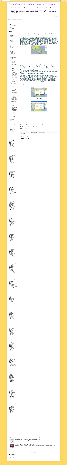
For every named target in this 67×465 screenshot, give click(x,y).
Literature (11, 279)
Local (11, 280)
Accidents (11, 129)
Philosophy (11, 325)
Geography (11, 239)
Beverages (11, 155)
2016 (11, 45)
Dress (11, 204)
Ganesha (11, 237)
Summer (11, 377)
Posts (11, 456)
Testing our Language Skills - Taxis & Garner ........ (14, 75)
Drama (11, 202)
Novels (11, 315)
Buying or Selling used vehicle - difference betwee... (13, 62)
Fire (10, 222)
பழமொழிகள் (12, 420)
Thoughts (11, 392)
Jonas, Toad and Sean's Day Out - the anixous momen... (14, 90)
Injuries (11, 254)
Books (11, 160)
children (11, 176)
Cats (11, 172)
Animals (11, 140)
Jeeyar (11, 264)
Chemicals (11, 174)
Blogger (35, 452)
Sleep (11, 361)
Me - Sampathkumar (13, 19)
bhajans (11, 156)
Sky (10, 360)
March (12, 121)
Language (11, 272)
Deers (11, 195)
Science (11, 351)
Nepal (11, 313)
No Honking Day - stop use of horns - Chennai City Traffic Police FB (24, 444)
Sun (10, 378)
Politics (11, 333)
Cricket (11, 188)
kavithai (11, 268)
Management (12, 284)
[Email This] (40, 132)
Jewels (11, 265)
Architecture (12, 143)
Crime (11, 189)
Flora (11, 225)
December (12, 53)
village (11, 410)
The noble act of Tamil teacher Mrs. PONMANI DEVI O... (14, 93)
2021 (11, 39)
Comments (12, 457)
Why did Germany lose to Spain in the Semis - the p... (14, 102)
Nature (11, 312)
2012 (11, 50)
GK (10, 240)
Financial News (12, 221)
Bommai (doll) (12, 159)
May (11, 119)
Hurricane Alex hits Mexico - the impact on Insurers (34, 24)
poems (11, 331)
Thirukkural (11, 390)
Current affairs (12, 192)
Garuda (11, 238)
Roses (11, 346)
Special (11, 367)
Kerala (11, 269)
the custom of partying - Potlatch (14, 68)
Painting (11, 317)
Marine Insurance (12, 286)
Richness (11, 343)
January (12, 124)
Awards (11, 148)
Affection (11, 131)
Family (11, 216)
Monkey (11, 299)
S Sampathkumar (13, 25)
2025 (11, 34)
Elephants (11, 208)
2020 (11, 40)
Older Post (55, 162)
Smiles (11, 363)
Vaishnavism (12, 404)
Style (11, 376)
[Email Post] (39, 132)
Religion (11, 342)
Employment (12, 210)
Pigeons (11, 328)
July (11, 59)
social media (12, 364)
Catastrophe (12, 171)
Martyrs (11, 288)
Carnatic (11, 169)
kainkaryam (12, 266)
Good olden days (12, 242)
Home (9, 19)
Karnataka (11, 267)
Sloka (11, 362)
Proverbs (11, 335)
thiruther (11, 391)
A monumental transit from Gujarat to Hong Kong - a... (14, 110)
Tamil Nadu (11, 382)
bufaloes (11, 162)
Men (10, 296)
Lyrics (11, 282)
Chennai (11, 175)
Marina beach (12, 285)
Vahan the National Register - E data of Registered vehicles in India (19, 436)
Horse (11, 250)
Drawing (11, 203)
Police (11, 332)
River (11, 344)
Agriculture (11, 132)
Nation (11, 311)
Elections (11, 207)
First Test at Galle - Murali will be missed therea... (13, 97)
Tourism (11, 395)
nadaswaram (12, 310)
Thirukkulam (12, 389)
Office (11, 316)
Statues (11, 374)
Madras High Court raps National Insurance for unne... (13, 65)
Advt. (11, 130)
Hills (10, 247)
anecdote (11, 138)
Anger (11, 139)
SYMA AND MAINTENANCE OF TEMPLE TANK (14, 113)
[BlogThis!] (41, 132)
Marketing (11, 287)
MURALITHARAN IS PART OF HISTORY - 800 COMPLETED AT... (14, 78)
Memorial (11, 294)
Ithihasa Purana (12, 263)
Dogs (11, 200)
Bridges (11, 161)
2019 (11, 41)
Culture (11, 191)
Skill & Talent (12, 359)
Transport (11, 397)
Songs (11, 366)
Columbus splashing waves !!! (14, 70)
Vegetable (11, 406)
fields (11, 220)
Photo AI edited (12, 326)
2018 (11, 42)
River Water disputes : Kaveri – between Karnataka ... (14, 99)
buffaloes (11, 163)
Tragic (11, 396)
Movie (11, 304)
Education (11, 206)
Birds (11, 157)
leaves (11, 273)
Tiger (11, 393)
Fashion (11, 217)
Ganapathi (11, 236)
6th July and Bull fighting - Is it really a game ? (14, 108)
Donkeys (11, 201)
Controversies (12, 185)
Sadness (11, 347)
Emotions (11, 209)
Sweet (11, 379)
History (11, 249)
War (10, 411)
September (12, 57)
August (12, 58)
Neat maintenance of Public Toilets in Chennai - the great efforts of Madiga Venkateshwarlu (27, 439)
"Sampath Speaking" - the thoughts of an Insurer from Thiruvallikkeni (32, 4)
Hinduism (11, 248)
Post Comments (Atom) (27, 164)
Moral (11, 302)
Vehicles (11, 407)
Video (11, 409)
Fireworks (11, 223)
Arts (10, 145)
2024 (11, 35)
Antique (11, 141)
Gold (11, 241)
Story (11, 375)
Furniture (11, 233)
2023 (11, 36)
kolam (11, 270)
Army (11, 144)
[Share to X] (42, 132)
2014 (11, 47)
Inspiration (11, 256)
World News (12, 419)
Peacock (11, 319)
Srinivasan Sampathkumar (13, 28)
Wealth (11, 413)
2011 (11, 51)
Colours (11, 179)
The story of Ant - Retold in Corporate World (13, 87)
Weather (11, 414)
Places (11, 329)
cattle (11, 173)
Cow (11, 187)
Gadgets (11, 234)
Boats (11, 158)
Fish (10, 224)
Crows (11, 190)
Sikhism (11, 358)
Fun (10, 232)
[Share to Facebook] (43, 132)
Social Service (12, 365)
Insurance (24, 133)
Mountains (11, 303)
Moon (11, 301)
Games (11, 235)
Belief (11, 154)
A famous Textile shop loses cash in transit (14, 105)
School (11, 350)
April (12, 120)
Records (11, 341)
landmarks (11, 271)
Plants (11, 330)
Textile (11, 388)
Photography (12, 327)
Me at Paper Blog (19, 19)
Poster (11, 334)
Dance (11, 194)
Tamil (11, 381)
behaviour (11, 153)
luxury (11, 281)
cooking (11, 186)
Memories (11, 295)
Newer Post (22, 162)
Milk (10, 297)
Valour (11, 405)
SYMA (11, 380)
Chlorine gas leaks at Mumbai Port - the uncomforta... (14, 84)
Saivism (11, 348)
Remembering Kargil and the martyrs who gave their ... (14, 72)
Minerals (11, 298)
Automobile (11, 147)
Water (11, 412)
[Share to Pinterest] (44, 132)
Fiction (11, 219)
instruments (12, 257)
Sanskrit (11, 349)
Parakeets (11, 318)
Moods (11, 300)
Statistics (11, 373)
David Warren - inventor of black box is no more (13, 81)
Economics (11, 205)
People (11, 320)
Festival (11, 218)
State (11, 372)
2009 (11, 125)
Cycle (11, 193)
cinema (11, 177)
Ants (10, 142)
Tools (11, 394)
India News (11, 253)
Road (11, 345)
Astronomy (11, 146)
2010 (11, 52)
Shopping (11, 357)
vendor (11, 408)
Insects (11, 255)
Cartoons (11, 170)
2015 (11, 46)
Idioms (11, 252)
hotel (11, 251)
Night (11, 314)
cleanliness (11, 178)
